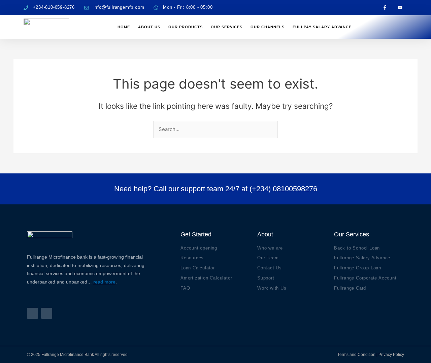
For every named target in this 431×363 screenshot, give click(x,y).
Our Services (226, 27)
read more (104, 282)
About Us (149, 27)
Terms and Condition (356, 354)
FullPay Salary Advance (322, 27)
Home (124, 27)
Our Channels (268, 27)
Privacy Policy (391, 354)
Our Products (185, 27)
